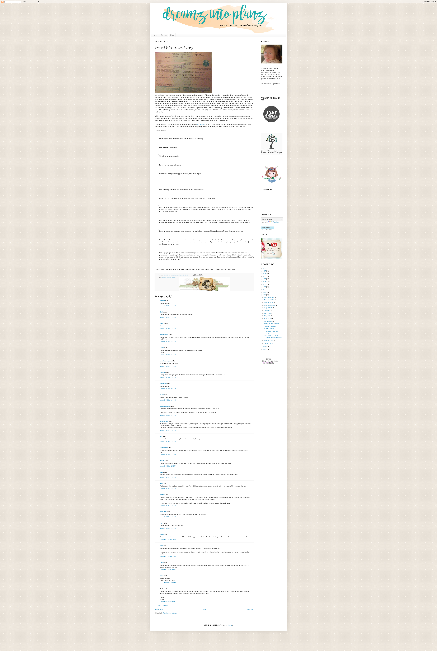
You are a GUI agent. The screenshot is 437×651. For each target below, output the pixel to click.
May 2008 (267, 316)
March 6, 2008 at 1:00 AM (168, 477)
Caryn (162, 323)
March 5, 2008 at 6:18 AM (168, 328)
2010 (264, 289)
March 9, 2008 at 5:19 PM (168, 528)
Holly (161, 523)
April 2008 (267, 318)
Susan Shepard (165, 406)
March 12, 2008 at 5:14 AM (168, 539)
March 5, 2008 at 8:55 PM (168, 441)
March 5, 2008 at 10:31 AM (168, 389)
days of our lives (166, 277)
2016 (264, 273)
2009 (264, 292)
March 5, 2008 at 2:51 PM (168, 400)
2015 (264, 276)
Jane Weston (164, 421)
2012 (264, 284)
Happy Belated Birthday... (272, 323)
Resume (164, 35)
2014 (264, 279)
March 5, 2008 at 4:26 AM (168, 317)
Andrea (162, 372)
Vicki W (162, 301)
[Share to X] (197, 275)
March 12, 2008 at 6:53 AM (168, 556)
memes (174, 277)
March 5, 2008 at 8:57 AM (168, 366)
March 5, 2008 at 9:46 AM (168, 377)
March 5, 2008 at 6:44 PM (168, 430)
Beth (161, 312)
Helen (162, 348)
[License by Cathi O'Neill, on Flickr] (184, 93)
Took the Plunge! (269, 329)
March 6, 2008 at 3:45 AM (168, 488)
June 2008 (267, 313)
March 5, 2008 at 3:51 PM (168, 415)
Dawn (162, 562)
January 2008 (268, 343)
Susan (162, 534)
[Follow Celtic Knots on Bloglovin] (267, 229)
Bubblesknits (164, 334)
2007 (264, 346)
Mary (161, 545)
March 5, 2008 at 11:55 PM (168, 466)
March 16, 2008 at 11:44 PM (168, 602)
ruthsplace (163, 383)
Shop (172, 35)
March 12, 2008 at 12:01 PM (168, 583)
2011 (264, 287)
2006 (264, 349)
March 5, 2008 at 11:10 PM (168, 455)
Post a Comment (163, 606)
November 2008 (269, 300)
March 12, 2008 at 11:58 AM (168, 569)
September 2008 (269, 305)
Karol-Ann (163, 512)
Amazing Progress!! (270, 326)
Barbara (162, 494)
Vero (161, 436)
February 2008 (269, 340)
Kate (161, 472)
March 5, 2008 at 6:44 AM (168, 355)
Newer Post (159, 610)
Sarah (162, 395)
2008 (264, 295)
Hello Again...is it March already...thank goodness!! (273, 336)
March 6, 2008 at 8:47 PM (168, 517)
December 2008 (269, 297)
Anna (161, 483)
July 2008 (267, 310)
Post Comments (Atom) (170, 613)
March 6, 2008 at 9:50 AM (168, 505)
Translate (276, 222)
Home (155, 35)
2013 (264, 281)
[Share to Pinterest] (201, 275)
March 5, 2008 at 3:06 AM (168, 306)
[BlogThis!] (195, 275)
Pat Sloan (200, 124)
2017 (264, 271)
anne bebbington (165, 361)
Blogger (230, 625)
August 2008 (268, 308)
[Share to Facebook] (199, 275)
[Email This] (193, 275)
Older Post (250, 610)
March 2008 (268, 321)
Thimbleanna (164, 447)
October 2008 (268, 302)
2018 (264, 268)
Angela (162, 461)
